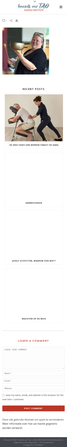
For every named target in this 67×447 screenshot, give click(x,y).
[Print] (18, 20)
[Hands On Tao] (33, 7)
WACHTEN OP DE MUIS (34, 318)
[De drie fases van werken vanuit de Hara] (34, 117)
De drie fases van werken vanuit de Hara (34, 145)
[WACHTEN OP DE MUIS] (34, 291)
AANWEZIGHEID (34, 203)
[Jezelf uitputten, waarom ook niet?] (34, 233)
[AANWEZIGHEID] (34, 175)
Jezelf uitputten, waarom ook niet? (34, 260)
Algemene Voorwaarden (25, 442)
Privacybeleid (46, 442)
